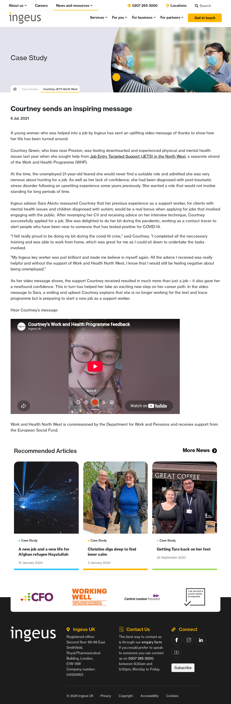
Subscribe (183, 667)
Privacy (105, 696)
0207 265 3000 (144, 5)
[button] (25, 5)
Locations (178, 5)
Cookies (172, 696)
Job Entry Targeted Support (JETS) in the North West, (138, 156)
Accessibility (150, 696)
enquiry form (152, 642)
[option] (37, 597)
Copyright (126, 696)
